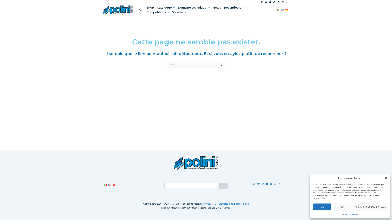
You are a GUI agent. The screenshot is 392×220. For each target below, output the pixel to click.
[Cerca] (223, 186)
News (217, 7)
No (342, 206)
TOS (215, 203)
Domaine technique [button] (192, 7)
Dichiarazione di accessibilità (234, 203)
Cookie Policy (346, 214)
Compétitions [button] (156, 12)
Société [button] (177, 12)
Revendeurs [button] (232, 7)
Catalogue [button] (164, 7)
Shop (150, 7)
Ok (322, 206)
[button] (385, 178)
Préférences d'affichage (370, 206)
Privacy (355, 214)
